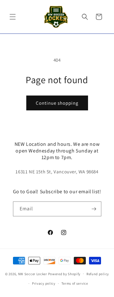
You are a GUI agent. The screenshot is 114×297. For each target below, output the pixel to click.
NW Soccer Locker (32, 273)
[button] (13, 17)
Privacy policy (43, 283)
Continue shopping (57, 103)
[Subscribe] (94, 208)
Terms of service (74, 283)
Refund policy (97, 274)
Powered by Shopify (64, 273)
